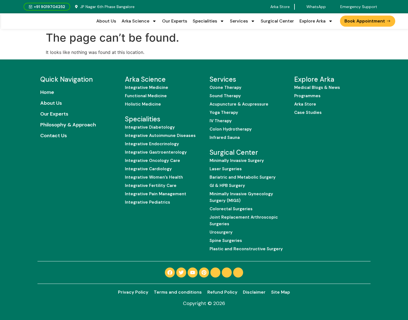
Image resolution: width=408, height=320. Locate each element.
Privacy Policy (133, 292)
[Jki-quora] (227, 273)
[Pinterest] (204, 273)
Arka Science (135, 21)
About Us (106, 21)
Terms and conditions (178, 292)
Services (239, 21)
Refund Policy (222, 292)
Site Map (280, 292)
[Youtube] (193, 273)
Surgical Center (277, 21)
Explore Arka (312, 21)
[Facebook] (170, 273)
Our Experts (174, 21)
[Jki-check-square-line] (215, 273)
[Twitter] (181, 273)
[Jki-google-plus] (238, 273)
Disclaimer (254, 292)
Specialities (205, 21)
